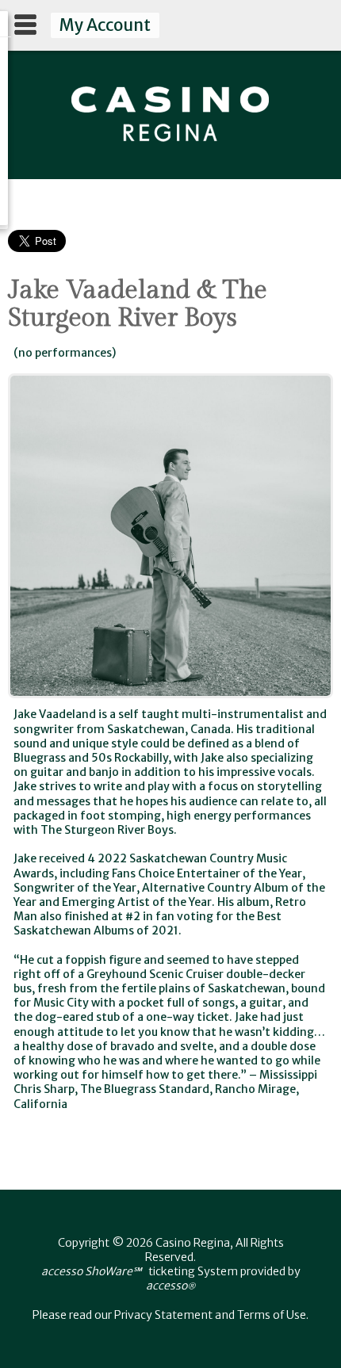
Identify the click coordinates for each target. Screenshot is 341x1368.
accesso (170, 1285)
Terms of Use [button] (271, 1315)
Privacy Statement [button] (163, 1315)
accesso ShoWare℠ (91, 1271)
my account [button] (105, 25)
